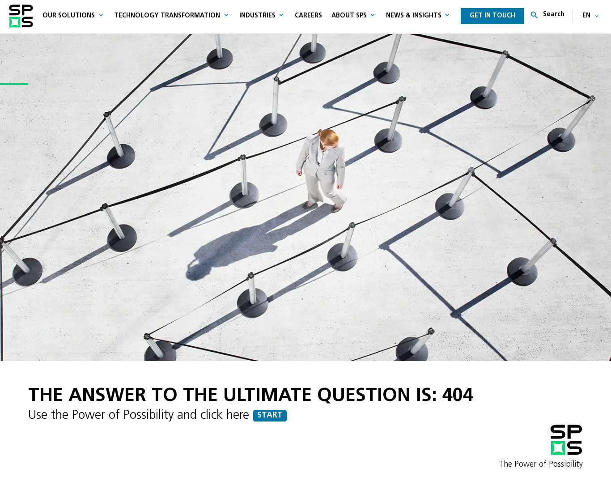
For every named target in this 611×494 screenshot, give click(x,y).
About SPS (349, 16)
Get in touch (492, 16)
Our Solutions (68, 16)
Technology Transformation (167, 16)
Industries (257, 16)
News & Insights (413, 16)
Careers (308, 16)
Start (270, 416)
